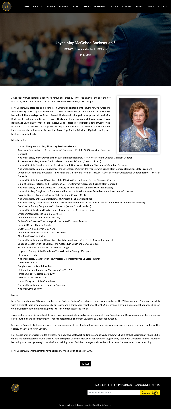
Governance (100, 6)
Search (150, 6)
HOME (26, 6)
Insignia (114, 6)
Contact (162, 6)
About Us (37, 6)
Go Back (86, 364)
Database (50, 6)
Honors (86, 6)
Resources (127, 6)
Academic (64, 6)
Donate (139, 6)
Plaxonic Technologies (78, 405)
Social (76, 6)
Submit (150, 392)
